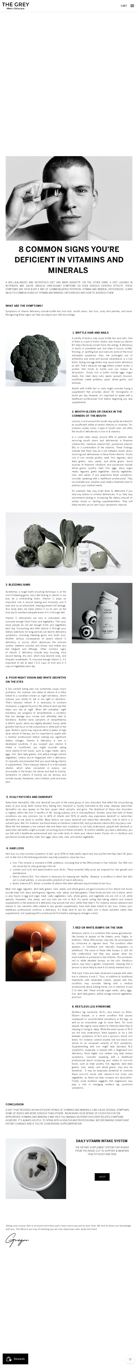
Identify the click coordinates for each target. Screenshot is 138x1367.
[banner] (15, 6)
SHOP (102, 1177)
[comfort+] (36, 1168)
